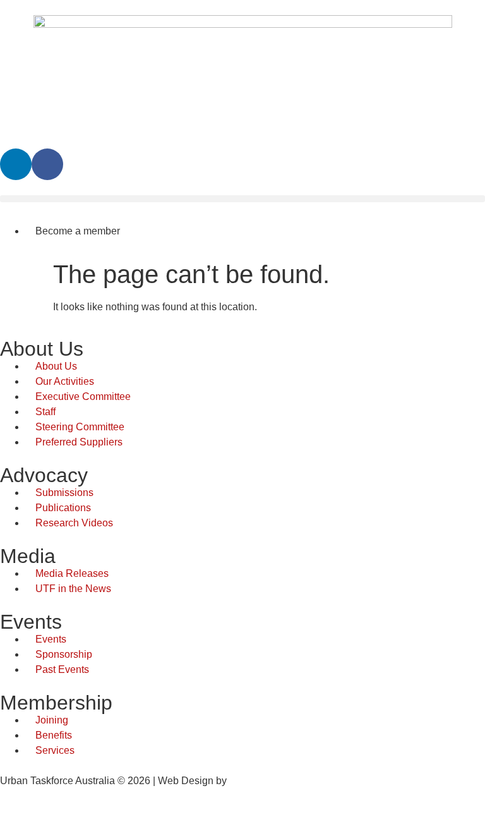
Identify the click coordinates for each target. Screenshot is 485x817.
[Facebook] (47, 164)
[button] (242, 198)
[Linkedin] (16, 164)
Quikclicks (252, 780)
